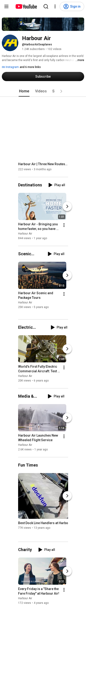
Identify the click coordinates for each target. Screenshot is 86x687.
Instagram (12, 67)
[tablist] (43, 91)
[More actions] (64, 225)
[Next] (67, 206)
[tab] (24, 91)
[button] (61, 91)
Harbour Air (25, 233)
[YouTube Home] (26, 6)
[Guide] (6, 6)
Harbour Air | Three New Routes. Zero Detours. (43, 164)
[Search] (46, 6)
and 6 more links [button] (30, 67)
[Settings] (55, 6)
